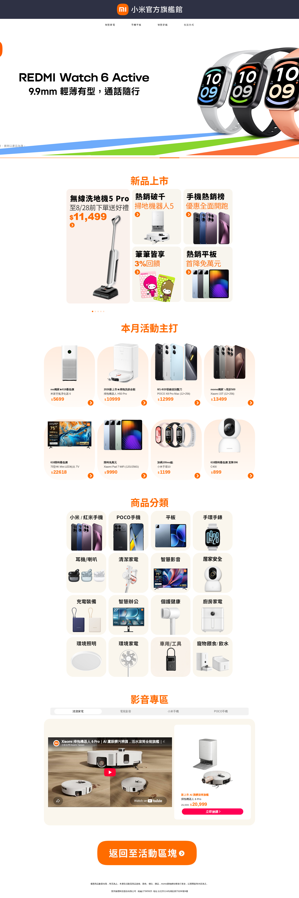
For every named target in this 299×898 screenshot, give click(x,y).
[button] (92, 311)
